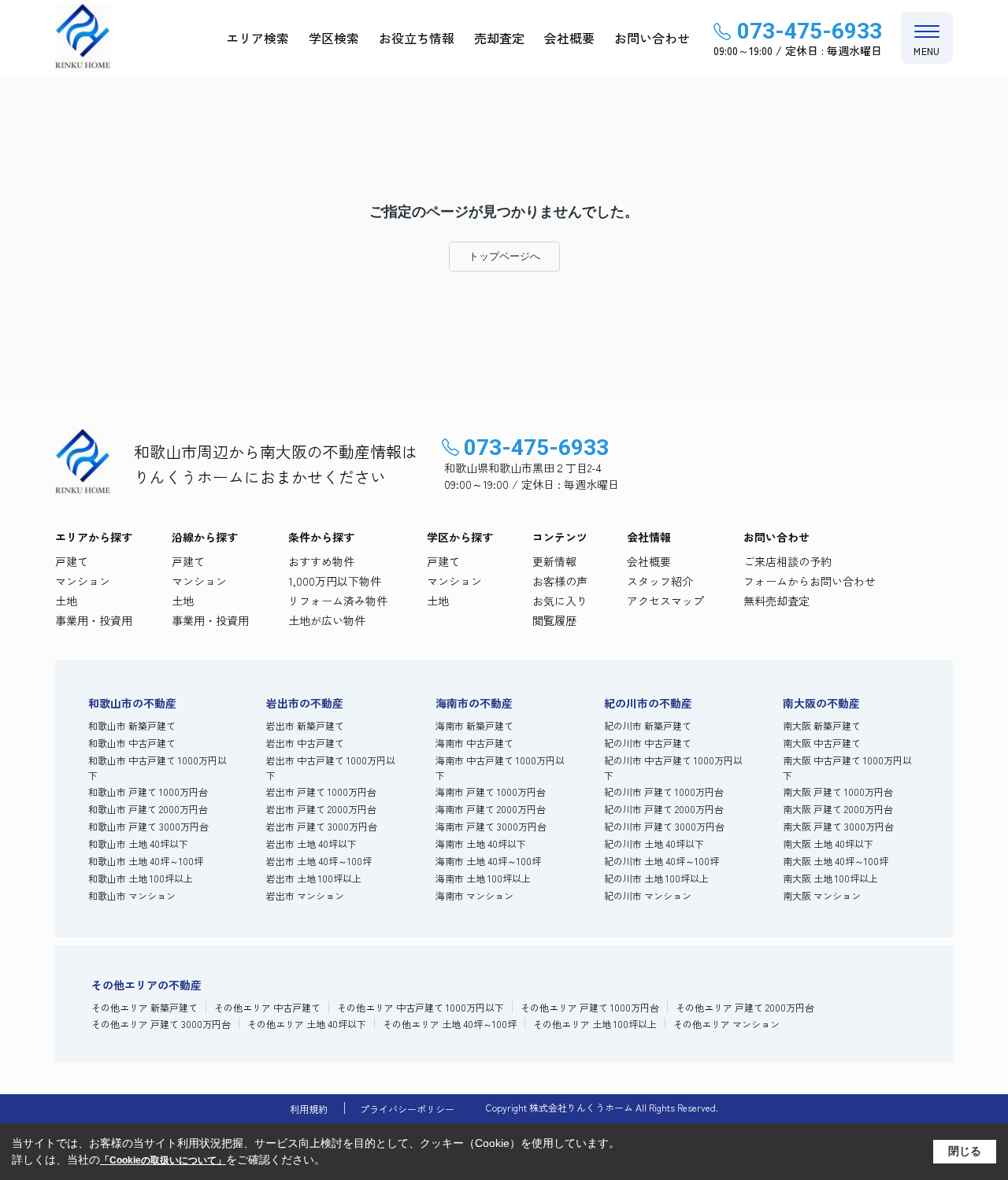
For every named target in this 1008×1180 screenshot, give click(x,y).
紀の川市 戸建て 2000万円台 (664, 809)
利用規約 (309, 1108)
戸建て (71, 561)
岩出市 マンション (305, 895)
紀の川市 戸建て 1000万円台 (664, 791)
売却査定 (499, 37)
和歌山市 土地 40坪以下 (138, 843)
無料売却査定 (776, 600)
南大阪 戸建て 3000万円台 (838, 826)
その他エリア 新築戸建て (144, 1007)
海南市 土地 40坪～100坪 (488, 860)
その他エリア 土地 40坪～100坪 (450, 1023)
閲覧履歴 (554, 620)
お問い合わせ (652, 37)
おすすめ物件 (321, 561)
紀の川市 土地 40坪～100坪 (661, 860)
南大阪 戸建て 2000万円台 (838, 809)
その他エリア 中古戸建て (267, 1007)
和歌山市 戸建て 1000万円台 (148, 791)
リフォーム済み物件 (337, 600)
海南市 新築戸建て (474, 725)
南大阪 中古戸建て (822, 742)
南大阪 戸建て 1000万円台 (838, 791)
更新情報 (554, 561)
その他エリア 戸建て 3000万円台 (161, 1023)
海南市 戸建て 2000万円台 (490, 809)
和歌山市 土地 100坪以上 (140, 878)
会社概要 (569, 37)
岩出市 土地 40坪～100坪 (319, 860)
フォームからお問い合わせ (809, 581)
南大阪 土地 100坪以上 (830, 878)
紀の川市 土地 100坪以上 (656, 878)
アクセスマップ (665, 600)
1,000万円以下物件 (334, 581)
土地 (66, 600)
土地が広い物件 (326, 620)
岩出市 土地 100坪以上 (313, 878)
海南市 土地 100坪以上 (483, 878)
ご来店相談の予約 (787, 561)
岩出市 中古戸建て (305, 742)
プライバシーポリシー (407, 1108)
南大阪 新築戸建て (822, 725)
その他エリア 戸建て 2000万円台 (745, 1007)
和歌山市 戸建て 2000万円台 (148, 809)
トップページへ (504, 256)
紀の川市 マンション (647, 895)
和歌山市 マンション (132, 895)
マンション (82, 581)
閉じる (964, 1151)
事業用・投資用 (93, 620)
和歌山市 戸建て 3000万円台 (148, 826)
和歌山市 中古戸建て (132, 742)
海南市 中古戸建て (474, 742)
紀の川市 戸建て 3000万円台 (664, 826)
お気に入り (559, 600)
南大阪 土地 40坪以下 (828, 843)
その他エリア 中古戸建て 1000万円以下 (420, 1007)
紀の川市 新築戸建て (647, 725)
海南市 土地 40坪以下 (480, 843)
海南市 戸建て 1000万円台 (490, 791)
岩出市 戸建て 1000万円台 (321, 791)
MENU (927, 50)
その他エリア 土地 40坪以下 (306, 1023)
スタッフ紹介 (660, 581)
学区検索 (334, 37)
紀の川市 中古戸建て (647, 742)
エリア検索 (257, 37)
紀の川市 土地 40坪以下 (654, 843)
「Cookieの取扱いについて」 (163, 1160)
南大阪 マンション (822, 895)
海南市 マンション (474, 895)
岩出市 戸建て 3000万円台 (321, 826)
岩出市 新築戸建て (305, 725)
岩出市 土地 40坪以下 (311, 843)
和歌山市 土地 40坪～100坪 (145, 860)
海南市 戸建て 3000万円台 (491, 826)
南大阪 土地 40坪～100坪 (835, 860)
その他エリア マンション (726, 1023)
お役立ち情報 (416, 37)
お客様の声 (559, 581)
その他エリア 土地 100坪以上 (595, 1023)
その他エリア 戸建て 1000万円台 (590, 1007)
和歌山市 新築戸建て (132, 725)
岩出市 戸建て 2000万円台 (321, 809)
